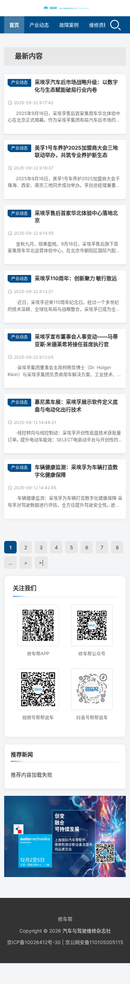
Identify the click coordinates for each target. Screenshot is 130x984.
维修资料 (99, 25)
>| (41, 563)
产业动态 (39, 25)
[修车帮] (65, 7)
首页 (14, 25)
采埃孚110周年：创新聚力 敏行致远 (76, 278)
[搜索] (115, 25)
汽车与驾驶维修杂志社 (86, 931)
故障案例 (69, 25)
